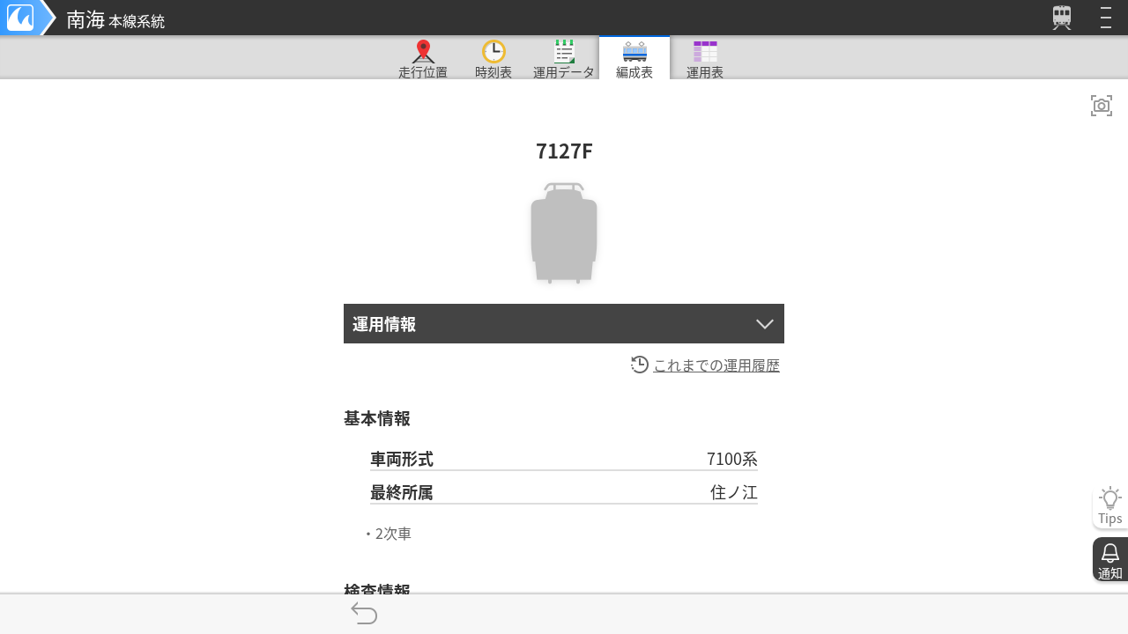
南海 (115, 18)
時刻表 (493, 71)
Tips (1110, 518)
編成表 (634, 71)
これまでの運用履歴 (716, 364)
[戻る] (363, 614)
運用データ (564, 71)
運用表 (705, 71)
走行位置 (423, 71)
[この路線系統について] (28, 17)
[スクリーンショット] (1101, 105)
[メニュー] (1106, 17)
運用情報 (384, 323)
